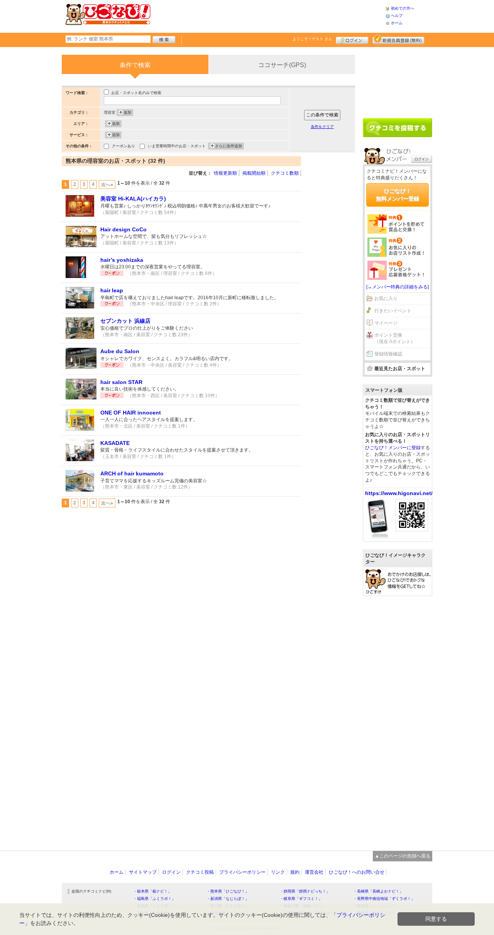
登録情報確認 (388, 354)
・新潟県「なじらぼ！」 (227, 898)
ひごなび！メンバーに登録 (393, 447)
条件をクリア (322, 127)
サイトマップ (143, 872)
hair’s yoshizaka (121, 260)
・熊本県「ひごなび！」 (227, 891)
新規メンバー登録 (398, 39)
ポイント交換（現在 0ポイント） (394, 338)
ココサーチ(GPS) (282, 65)
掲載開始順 (254, 173)
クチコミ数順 (285, 173)
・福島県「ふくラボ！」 (154, 898)
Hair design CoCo (123, 229)
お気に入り (386, 298)
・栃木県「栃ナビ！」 (152, 891)
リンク (278, 872)
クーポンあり (123, 146)
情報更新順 (225, 173)
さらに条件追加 (228, 146)
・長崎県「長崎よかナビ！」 (378, 891)
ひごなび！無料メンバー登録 (397, 195)
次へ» (107, 184)
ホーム (397, 23)
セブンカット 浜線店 (125, 321)
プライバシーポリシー (242, 872)
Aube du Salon (119, 351)
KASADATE (115, 443)
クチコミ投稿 (200, 872)
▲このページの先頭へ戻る (402, 856)
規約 (294, 872)
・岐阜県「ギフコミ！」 (301, 898)
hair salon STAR (121, 382)
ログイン (352, 39)
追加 (127, 112)
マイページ (386, 323)
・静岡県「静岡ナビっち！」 (305, 891)
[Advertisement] (268, 15)
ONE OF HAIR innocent (130, 412)
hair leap (111, 290)
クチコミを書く (397, 127)
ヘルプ (397, 15)
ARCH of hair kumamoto (132, 473)
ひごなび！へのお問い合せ (356, 872)
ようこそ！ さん (312, 39)
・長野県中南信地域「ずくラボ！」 (384, 898)
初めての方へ (402, 8)
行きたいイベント (392, 310)
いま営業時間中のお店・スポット (177, 146)
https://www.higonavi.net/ (399, 493)
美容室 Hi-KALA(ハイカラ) (133, 198)
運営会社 (314, 872)
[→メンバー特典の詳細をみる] (397, 287)
